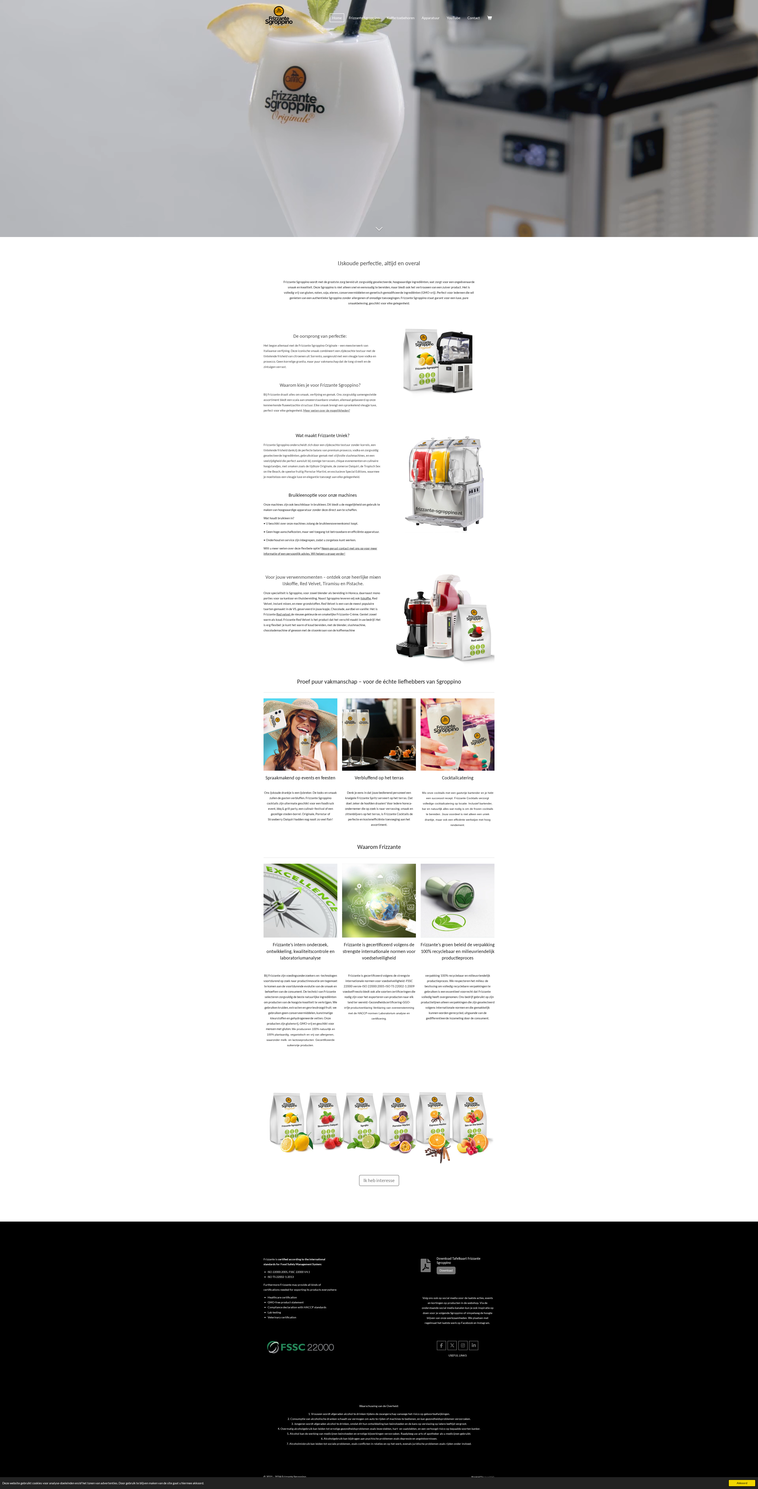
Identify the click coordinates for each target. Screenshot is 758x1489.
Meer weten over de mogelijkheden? (326, 410)
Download (446, 1270)
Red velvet (283, 614)
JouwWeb (489, 1476)
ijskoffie (365, 598)
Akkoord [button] (742, 1483)
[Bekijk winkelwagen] (489, 17)
